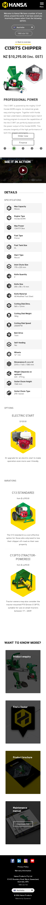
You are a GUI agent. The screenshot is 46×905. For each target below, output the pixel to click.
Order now (23, 135)
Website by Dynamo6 (23, 898)
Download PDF (23, 824)
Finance (23, 142)
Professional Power (13, 148)
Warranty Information (23, 870)
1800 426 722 (23, 33)
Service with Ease (41, 148)
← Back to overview (23, 42)
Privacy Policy (23, 867)
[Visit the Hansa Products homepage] (14, 5)
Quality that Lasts (32, 148)
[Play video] (23, 170)
